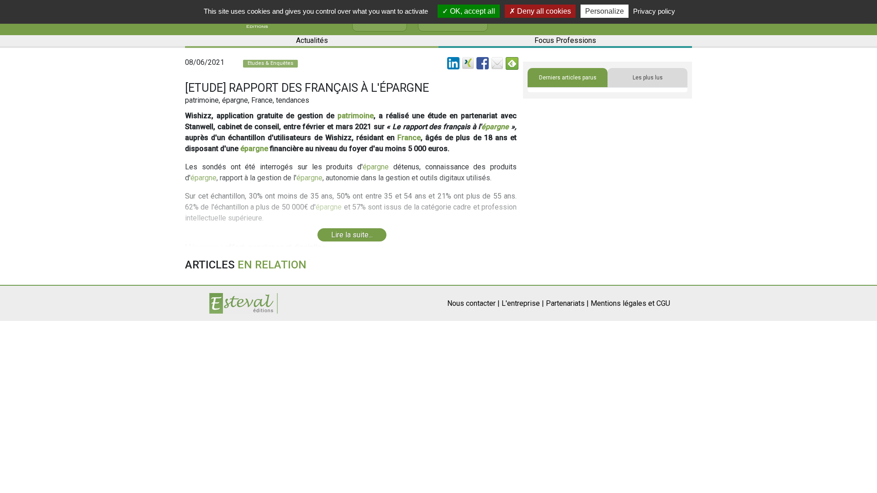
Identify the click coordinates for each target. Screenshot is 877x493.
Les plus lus (648, 77)
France (409, 137)
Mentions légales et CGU (630, 303)
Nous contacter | (473, 303)
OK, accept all (471, 11)
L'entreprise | (523, 303)
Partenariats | (567, 303)
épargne (495, 126)
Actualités (312, 40)
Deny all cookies (543, 11)
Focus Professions (565, 40)
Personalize (604, 11)
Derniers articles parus (568, 77)
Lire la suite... (352, 235)
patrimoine (356, 115)
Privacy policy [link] (654, 11)
